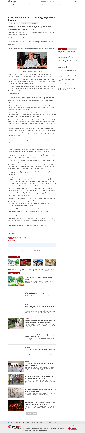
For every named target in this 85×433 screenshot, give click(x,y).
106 (62, 80)
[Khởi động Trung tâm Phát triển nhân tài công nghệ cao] (38, 262)
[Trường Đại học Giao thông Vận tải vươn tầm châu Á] (13, 262)
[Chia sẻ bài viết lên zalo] (12, 23)
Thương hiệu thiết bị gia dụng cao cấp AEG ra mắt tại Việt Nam (25, 269)
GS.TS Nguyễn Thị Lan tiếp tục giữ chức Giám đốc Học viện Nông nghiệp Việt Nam (40, 292)
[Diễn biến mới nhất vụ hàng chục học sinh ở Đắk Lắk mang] (16, 405)
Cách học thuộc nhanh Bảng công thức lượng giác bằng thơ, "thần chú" (66, 56)
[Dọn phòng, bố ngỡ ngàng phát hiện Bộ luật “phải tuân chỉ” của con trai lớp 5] (16, 392)
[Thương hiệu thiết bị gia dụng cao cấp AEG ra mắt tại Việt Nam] (25, 262)
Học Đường (27, 318)
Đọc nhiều (63, 49)
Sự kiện (59, 4)
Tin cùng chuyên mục (14, 273)
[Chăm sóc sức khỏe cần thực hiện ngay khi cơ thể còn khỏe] (50, 262)
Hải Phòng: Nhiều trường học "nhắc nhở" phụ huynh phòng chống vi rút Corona (39, 377)
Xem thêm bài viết (32, 413)
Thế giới (25, 4)
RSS (76, 4)
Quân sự (53, 4)
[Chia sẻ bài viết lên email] (14, 23)
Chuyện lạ (48, 4)
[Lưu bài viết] (19, 23)
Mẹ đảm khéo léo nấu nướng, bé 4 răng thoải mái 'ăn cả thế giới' (66, 89)
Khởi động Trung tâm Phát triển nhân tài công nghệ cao (38, 269)
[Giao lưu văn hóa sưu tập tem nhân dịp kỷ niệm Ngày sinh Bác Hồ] (16, 309)
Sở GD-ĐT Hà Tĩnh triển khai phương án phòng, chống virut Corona (39, 364)
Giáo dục (10, 15)
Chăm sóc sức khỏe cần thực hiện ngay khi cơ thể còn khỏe (50, 269)
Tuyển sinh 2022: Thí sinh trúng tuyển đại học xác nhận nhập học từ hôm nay (40, 350)
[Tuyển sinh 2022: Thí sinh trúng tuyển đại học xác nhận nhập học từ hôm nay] (16, 352)
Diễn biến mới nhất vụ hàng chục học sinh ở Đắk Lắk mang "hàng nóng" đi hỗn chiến (40, 403)
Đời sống (13, 4)
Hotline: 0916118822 (54, 1)
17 (73, 57)
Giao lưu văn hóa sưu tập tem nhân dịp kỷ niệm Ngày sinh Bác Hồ (39, 307)
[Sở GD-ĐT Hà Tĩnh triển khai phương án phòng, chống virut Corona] (16, 366)
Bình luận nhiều (72, 49)
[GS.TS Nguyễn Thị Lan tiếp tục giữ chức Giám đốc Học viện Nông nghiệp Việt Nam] (16, 295)
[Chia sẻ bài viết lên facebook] (9, 23)
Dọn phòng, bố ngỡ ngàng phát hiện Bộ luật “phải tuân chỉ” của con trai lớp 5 (40, 390)
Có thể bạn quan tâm (14, 256)
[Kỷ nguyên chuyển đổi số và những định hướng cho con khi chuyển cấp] (16, 338)
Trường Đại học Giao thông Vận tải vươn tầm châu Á (13, 269)
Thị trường (19, 4)
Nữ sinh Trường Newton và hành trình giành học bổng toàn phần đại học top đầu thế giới (40, 321)
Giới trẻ (35, 4)
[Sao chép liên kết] (17, 23)
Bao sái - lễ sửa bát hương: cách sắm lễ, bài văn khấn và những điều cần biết (67, 84)
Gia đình (30, 4)
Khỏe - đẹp (41, 4)
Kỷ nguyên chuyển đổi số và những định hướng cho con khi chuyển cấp (39, 335)
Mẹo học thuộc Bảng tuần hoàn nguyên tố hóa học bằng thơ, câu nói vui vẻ (67, 67)
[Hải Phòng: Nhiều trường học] (16, 379)
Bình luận (11, 237)
